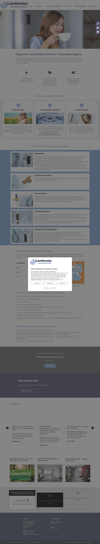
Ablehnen (37, 283)
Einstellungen (50, 283)
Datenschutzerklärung (36, 279)
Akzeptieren (62, 283)
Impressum (53, 288)
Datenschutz (46, 288)
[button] (98, 24)
